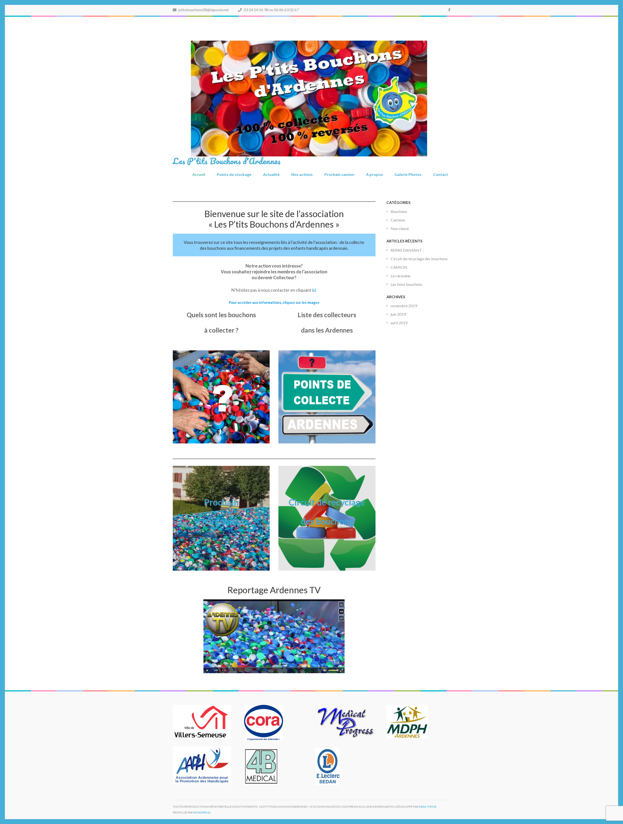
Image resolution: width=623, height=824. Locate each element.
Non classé (400, 228)
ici (314, 290)
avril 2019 (399, 322)
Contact (440, 174)
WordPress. (202, 812)
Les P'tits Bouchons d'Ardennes (227, 161)
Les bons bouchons (406, 284)
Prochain (221, 502)
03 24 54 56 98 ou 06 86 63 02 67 (271, 9)
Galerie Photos (407, 174)
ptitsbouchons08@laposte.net (203, 9)
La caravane (400, 275)
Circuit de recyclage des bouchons (419, 258)
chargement (221, 521)
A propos (374, 174)
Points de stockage (234, 174)
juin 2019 (398, 314)
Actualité (271, 174)
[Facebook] (449, 10)
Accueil (198, 174)
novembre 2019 (404, 305)
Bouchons (399, 211)
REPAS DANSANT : (407, 250)
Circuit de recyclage (327, 502)
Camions (398, 220)
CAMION (399, 267)
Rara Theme (428, 806)
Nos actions (302, 174)
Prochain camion (339, 174)
